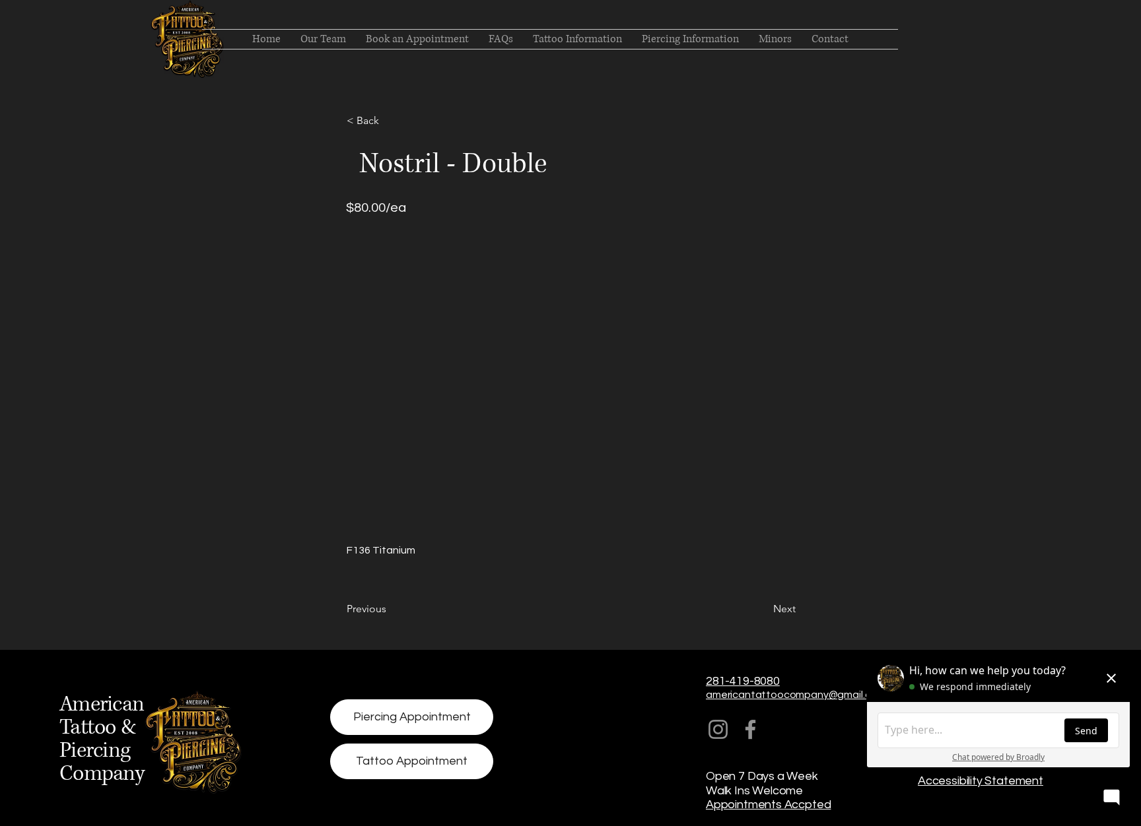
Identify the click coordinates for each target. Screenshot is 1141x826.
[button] (390, 121)
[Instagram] (718, 729)
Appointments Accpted (768, 804)
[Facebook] (750, 729)
